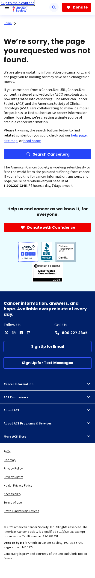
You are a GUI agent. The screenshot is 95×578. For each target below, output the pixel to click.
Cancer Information (18, 384)
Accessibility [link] (12, 494)
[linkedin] (28, 333)
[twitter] (6, 333)
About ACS (11, 410)
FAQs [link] (7, 451)
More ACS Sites (15, 436)
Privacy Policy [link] (13, 468)
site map (11, 140)
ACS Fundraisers (16, 397)
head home (32, 140)
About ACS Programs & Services (28, 423)
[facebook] (21, 333)
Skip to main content (17, 2)
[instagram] (14, 333)
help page (79, 135)
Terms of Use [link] (13, 502)
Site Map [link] (10, 460)
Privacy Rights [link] (13, 477)
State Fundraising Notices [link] (21, 511)
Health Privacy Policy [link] (18, 485)
